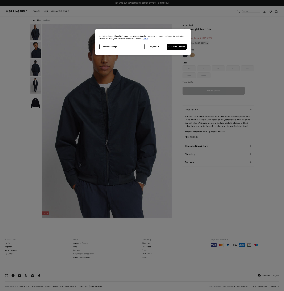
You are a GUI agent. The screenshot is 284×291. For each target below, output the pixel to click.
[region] (143, 42)
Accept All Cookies (176, 47)
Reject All (154, 47)
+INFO (145, 39)
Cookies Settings (109, 47)
